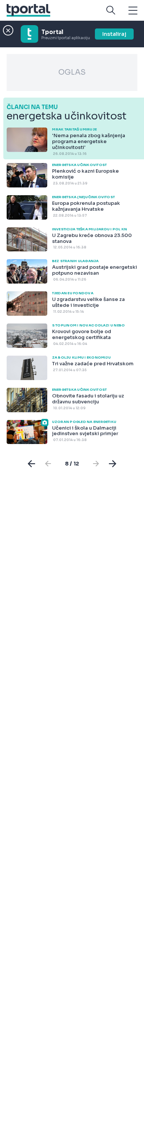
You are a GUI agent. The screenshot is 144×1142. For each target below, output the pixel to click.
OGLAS (72, 72)
